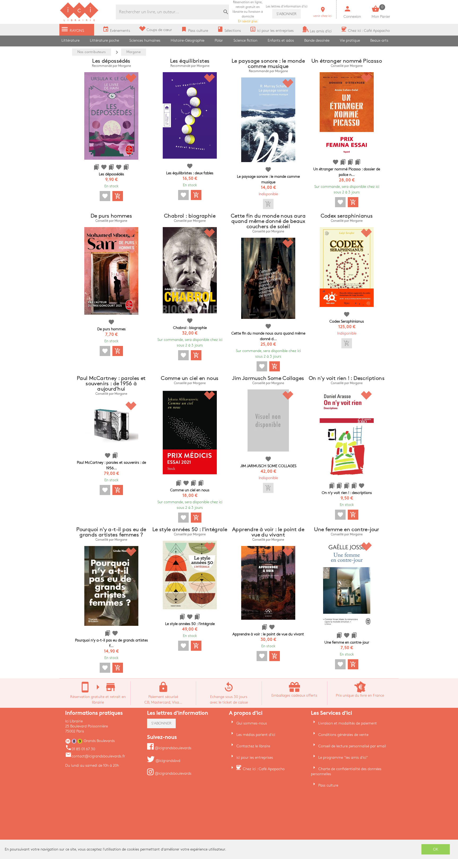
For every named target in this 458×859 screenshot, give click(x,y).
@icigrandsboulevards (172, 748)
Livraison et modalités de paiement (347, 723)
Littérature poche (104, 40)
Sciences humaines (144, 40)
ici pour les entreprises (254, 757)
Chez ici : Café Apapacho (264, 769)
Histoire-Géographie (187, 40)
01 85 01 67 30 (80, 749)
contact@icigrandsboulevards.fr (95, 756)
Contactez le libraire (253, 746)
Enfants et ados (281, 40)
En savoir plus (247, 12)
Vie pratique (350, 40)
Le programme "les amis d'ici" (343, 757)
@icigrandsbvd (167, 760)
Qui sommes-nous (251, 723)
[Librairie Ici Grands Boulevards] (79, 20)
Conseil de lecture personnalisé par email (352, 746)
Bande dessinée (316, 40)
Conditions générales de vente (343, 734)
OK (435, 849)
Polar (219, 40)
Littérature (70, 40)
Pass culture (328, 785)
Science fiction (245, 40)
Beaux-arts (379, 40)
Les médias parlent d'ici (255, 734)
